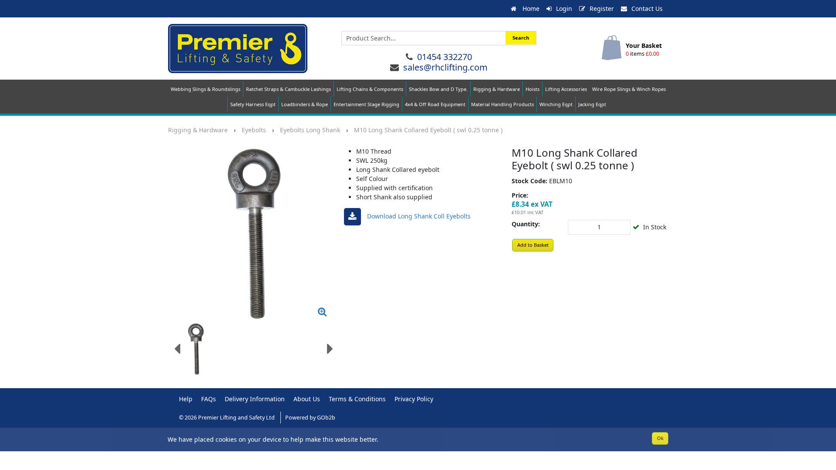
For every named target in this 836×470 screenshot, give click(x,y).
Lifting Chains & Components (370, 89)
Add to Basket (533, 245)
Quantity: (526, 224)
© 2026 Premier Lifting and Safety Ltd (227, 417)
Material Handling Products (502, 104)
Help (185, 399)
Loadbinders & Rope (304, 104)
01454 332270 (444, 57)
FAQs (208, 399)
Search (520, 37)
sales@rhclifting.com (445, 67)
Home (530, 8)
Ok (660, 438)
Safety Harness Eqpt (253, 104)
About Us (306, 399)
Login (564, 8)
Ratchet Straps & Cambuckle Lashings (288, 89)
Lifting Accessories (566, 89)
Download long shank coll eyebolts (418, 216)
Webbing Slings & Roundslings (205, 89)
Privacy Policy (413, 399)
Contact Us (647, 8)
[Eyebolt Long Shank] (253, 234)
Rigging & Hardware (496, 89)
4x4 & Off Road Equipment (435, 104)
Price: (520, 195)
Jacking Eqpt (592, 104)
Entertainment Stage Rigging (366, 104)
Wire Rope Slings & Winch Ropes (629, 89)
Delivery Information (255, 399)
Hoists (532, 89)
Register (602, 8)
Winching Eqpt (556, 104)
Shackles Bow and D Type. (438, 89)
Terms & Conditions (357, 399)
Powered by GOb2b (310, 417)
